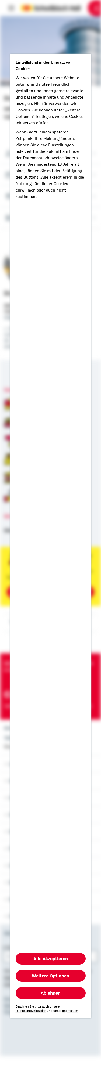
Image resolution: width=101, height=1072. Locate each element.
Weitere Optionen (50, 976)
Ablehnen (51, 993)
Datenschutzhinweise (31, 1011)
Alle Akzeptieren (50, 959)
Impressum (70, 1011)
